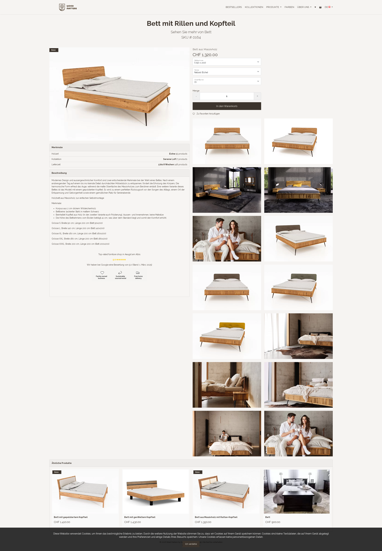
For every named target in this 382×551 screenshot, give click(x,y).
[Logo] (68, 7)
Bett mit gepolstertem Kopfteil (71, 517)
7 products (182, 159)
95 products (181, 154)
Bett (208, 32)
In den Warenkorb (226, 106)
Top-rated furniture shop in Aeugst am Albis (119, 254)
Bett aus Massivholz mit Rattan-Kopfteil (216, 517)
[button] (273, 7)
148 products (180, 164)
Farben (289, 7)
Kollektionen (254, 7)
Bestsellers (234, 7)
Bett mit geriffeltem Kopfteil (139, 517)
